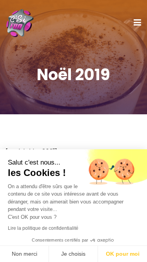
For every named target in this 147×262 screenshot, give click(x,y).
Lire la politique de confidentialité (43, 228)
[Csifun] (20, 22)
